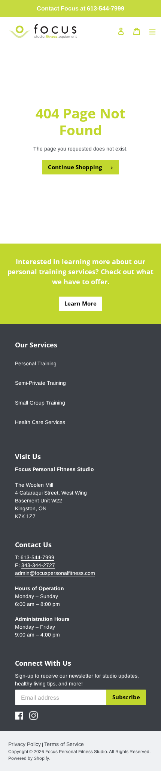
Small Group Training (40, 403)
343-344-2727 (38, 565)
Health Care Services (40, 422)
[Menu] (152, 31)
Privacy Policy (24, 744)
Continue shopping (75, 167)
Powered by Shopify (28, 758)
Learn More (80, 303)
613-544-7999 (37, 557)
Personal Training (36, 363)
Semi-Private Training (40, 383)
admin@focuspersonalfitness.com (55, 573)
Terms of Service (64, 744)
